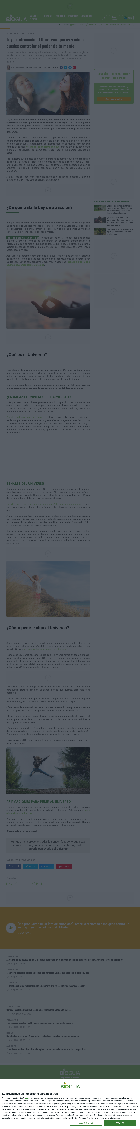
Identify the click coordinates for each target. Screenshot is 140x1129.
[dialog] (70, 1104)
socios (27, 1098)
